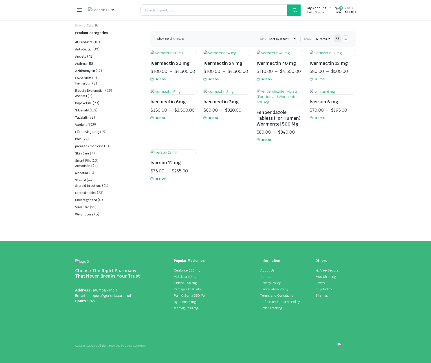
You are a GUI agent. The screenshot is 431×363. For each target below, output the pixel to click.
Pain (78, 139)
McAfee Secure (327, 270)
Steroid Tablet (85, 193)
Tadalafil (81, 117)
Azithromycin (85, 71)
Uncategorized (86, 200)
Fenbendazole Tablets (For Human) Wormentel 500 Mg (279, 118)
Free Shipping (325, 277)
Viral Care (82, 207)
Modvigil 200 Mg (186, 308)
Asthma (81, 64)
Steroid (80, 180)
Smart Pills (83, 161)
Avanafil (81, 96)
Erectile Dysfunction (89, 91)
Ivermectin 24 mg (222, 63)
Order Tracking (271, 308)
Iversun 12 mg (165, 162)
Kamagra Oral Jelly (187, 289)
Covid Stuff (83, 78)
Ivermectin (83, 83)
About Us (267, 270)
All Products (83, 42)
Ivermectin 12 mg (329, 63)
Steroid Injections (88, 186)
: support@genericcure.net (108, 295)
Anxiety (80, 56)
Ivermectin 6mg (168, 102)
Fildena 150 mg (185, 283)
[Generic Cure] (111, 10)
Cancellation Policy (274, 289)
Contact (266, 277)
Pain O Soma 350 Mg (189, 295)
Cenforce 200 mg (187, 270)
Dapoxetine (83, 103)
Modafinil (81, 173)
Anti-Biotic (83, 49)
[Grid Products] (337, 38)
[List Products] (345, 38)
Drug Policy (323, 289)
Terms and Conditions (276, 295)
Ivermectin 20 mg (170, 63)
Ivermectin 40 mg (276, 63)
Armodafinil (83, 166)
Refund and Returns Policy (280, 302)
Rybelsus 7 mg (185, 302)
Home (78, 25)
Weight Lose (84, 214)
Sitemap (321, 295)
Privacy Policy (270, 283)
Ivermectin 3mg (221, 102)
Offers (320, 283)
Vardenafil (82, 125)
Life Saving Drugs (88, 132)
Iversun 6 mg (324, 102)
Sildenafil (82, 110)
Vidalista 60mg (185, 277)
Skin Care (82, 153)
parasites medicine (89, 146)
